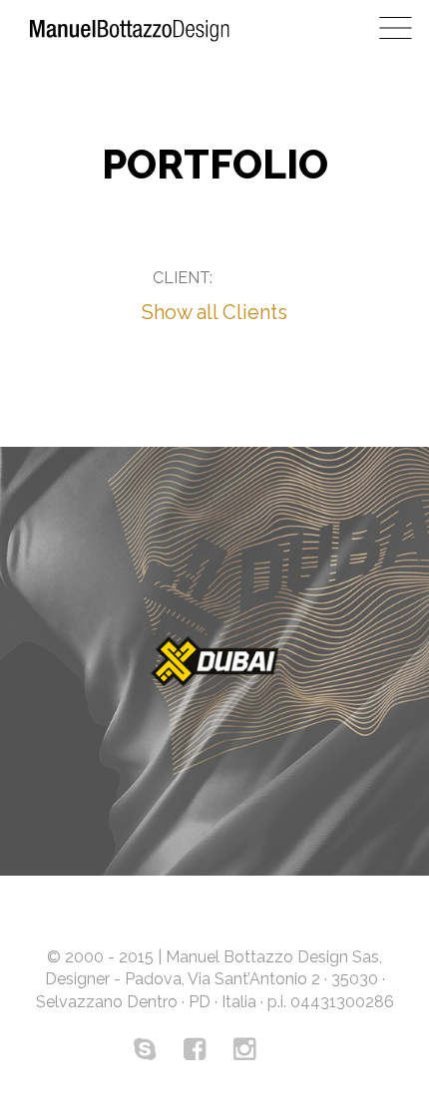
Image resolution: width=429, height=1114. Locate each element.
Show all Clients (214, 312)
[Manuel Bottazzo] (129, 35)
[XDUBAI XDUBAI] (214, 661)
